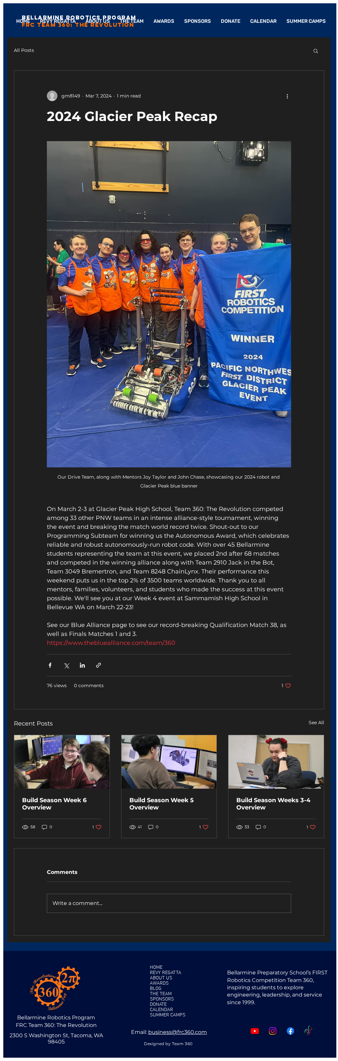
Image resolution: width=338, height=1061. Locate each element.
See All (316, 723)
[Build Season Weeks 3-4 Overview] (276, 762)
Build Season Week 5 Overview (161, 804)
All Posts (24, 50)
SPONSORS (162, 999)
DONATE (158, 1004)
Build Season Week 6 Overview (54, 804)
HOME (156, 967)
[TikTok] (308, 1031)
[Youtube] (255, 1031)
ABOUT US (161, 978)
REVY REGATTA (165, 972)
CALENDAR (161, 1009)
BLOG (155, 988)
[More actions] (287, 96)
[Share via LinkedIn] (82, 665)
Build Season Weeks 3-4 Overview (273, 804)
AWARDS (159, 983)
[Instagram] (273, 1031)
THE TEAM (161, 994)
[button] (316, 50)
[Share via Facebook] (50, 665)
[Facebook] (290, 1031)
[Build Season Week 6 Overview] (62, 762)
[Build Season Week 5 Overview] (169, 762)
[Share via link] (98, 665)
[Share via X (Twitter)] (66, 665)
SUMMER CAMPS (168, 1015)
